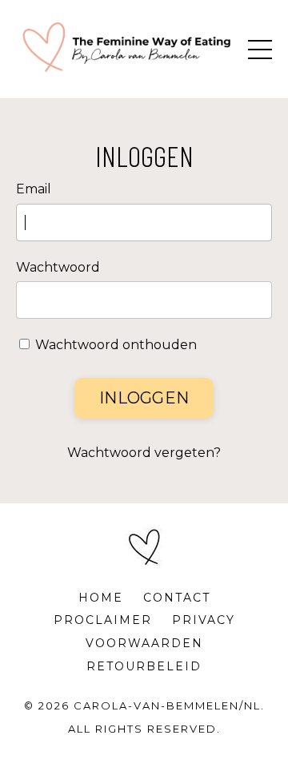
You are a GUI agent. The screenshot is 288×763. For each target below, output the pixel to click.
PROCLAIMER (103, 620)
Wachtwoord (58, 267)
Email (33, 189)
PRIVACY (203, 620)
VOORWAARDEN (144, 643)
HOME (100, 597)
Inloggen (144, 397)
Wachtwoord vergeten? (144, 452)
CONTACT (176, 597)
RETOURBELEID (144, 666)
